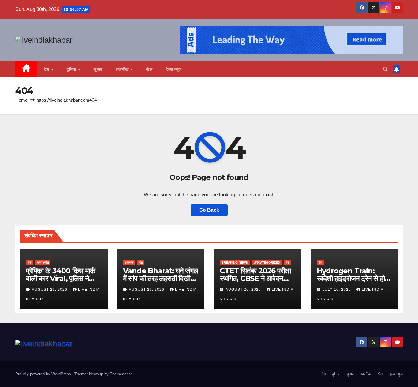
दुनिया (72, 69)
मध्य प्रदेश (43, 262)
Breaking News (235, 262)
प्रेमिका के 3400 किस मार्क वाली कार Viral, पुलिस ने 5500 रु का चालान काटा (60, 278)
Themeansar (121, 374)
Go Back (209, 210)
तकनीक (123, 69)
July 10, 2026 (337, 289)
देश (47, 69)
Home (21, 100)
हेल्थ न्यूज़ (174, 69)
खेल (149, 69)
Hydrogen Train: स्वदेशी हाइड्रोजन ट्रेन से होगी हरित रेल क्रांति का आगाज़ (353, 278)
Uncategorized (267, 262)
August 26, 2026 (50, 289)
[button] (385, 69)
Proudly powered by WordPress (43, 374)
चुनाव (98, 69)
